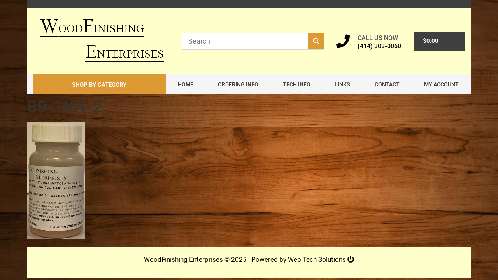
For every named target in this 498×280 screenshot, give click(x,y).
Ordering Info (238, 84)
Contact (387, 84)
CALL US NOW (378, 38)
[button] (99, 84)
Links (342, 84)
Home (185, 84)
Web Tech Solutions (317, 259)
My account (441, 84)
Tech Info (296, 84)
